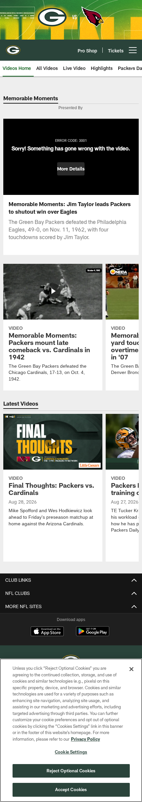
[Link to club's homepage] (13, 47)
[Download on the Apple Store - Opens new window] (47, 632)
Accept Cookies (71, 789)
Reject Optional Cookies (71, 770)
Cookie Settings (71, 752)
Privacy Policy (85, 739)
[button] (71, 168)
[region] (71, 730)
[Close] (131, 669)
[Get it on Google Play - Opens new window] (93, 635)
